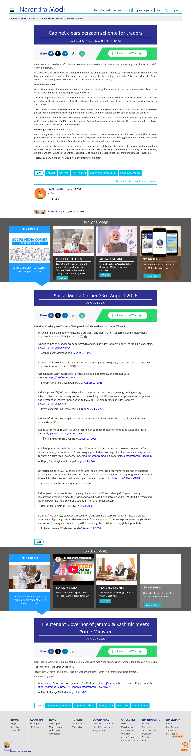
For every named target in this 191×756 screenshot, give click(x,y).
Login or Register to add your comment (136, 181)
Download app (9, 750)
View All (62, 278)
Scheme (63, 173)
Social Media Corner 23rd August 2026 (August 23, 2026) (30, 269)
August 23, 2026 (82, 353)
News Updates (28, 19)
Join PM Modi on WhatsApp (127, 53)
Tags (38, 173)
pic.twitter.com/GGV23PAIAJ (95, 687)
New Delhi (122, 705)
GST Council (79, 173)
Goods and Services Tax (103, 173)
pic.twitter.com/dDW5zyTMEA (123, 478)
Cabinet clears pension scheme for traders (96, 33)
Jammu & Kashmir (84, 705)
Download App (152, 276)
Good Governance (130, 173)
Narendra (42, 9)
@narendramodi (96, 456)
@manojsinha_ (113, 683)
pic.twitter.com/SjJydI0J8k (52, 404)
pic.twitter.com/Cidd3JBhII (138, 456)
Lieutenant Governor (58, 705)
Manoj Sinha (106, 705)
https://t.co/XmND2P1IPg (62, 377)
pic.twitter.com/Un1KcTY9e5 (66, 433)
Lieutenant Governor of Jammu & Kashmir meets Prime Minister (95, 628)
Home (13, 19)
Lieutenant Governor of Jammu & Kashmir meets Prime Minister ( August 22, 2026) (30, 600)
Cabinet (50, 173)
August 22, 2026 (78, 692)
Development (140, 705)
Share (55, 198)
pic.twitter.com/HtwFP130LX (54, 348)
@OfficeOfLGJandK (68, 687)
